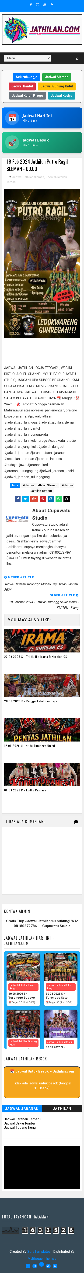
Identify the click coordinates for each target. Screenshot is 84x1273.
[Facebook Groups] (41, 1264)
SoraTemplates (39, 1251)
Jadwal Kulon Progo (27, 95)
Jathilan (62, 1109)
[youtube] (44, 4)
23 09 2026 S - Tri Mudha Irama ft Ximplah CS (35, 657)
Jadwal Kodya (61, 95)
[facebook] (31, 4)
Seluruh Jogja (26, 77)
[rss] (51, 4)
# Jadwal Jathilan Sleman (40, 485)
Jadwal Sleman (56, 77)
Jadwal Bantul (22, 86)
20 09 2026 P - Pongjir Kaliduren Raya (30, 701)
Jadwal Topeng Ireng (20, 1127)
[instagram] (37, 4)
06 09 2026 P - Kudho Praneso (25, 790)
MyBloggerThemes (42, 1258)
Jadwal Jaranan (22, 1109)
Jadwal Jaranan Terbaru (22, 1119)
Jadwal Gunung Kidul (57, 86)
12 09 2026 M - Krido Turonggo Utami (29, 746)
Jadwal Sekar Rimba (19, 1123)
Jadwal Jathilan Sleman (28, 177)
